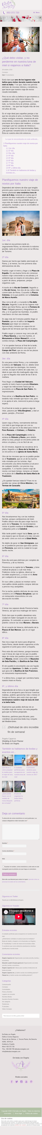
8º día (9, 165)
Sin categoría (6, 1001)
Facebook (11, 1081)
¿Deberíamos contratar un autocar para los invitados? (18, 939)
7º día (9, 163)
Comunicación (6, 984)
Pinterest (31, 1081)
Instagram (21, 1081)
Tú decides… (6, 1006)
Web (3, 859)
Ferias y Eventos (7, 992)
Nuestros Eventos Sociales (10, 999)
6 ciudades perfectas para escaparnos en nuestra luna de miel (19, 772)
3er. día (10, 153)
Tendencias (5, 1004)
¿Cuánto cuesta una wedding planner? (26, 973)
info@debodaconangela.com (11, 1051)
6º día (9, 160)
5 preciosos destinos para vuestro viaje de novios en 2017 (32, 771)
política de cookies (20, 1125)
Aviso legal (18, 1113)
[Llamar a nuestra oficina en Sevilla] (14, 1049)
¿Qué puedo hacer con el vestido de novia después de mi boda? (7, 798)
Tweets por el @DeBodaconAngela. (13, 900)
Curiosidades (6, 989)
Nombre (5, 843)
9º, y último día (13, 168)
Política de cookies (31, 1113)
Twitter (16, 1081)
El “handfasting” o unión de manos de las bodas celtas (18, 943)
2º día (9, 151)
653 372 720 (13, 12)
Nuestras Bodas (7, 997)
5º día (9, 158)
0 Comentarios (9, 75)
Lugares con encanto (8, 994)
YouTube (26, 1081)
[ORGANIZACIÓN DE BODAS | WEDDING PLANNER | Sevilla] (8, 5)
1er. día (10, 148)
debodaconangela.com (22, 1049)
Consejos (5, 72)
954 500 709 (10, 1049)
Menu (38, 12)
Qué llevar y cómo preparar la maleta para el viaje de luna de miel (7, 772)
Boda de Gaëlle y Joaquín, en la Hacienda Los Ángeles (19, 941)
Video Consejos (7, 1009)
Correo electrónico (8, 851)
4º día (9, 156)
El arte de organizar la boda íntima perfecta (18, 797)
